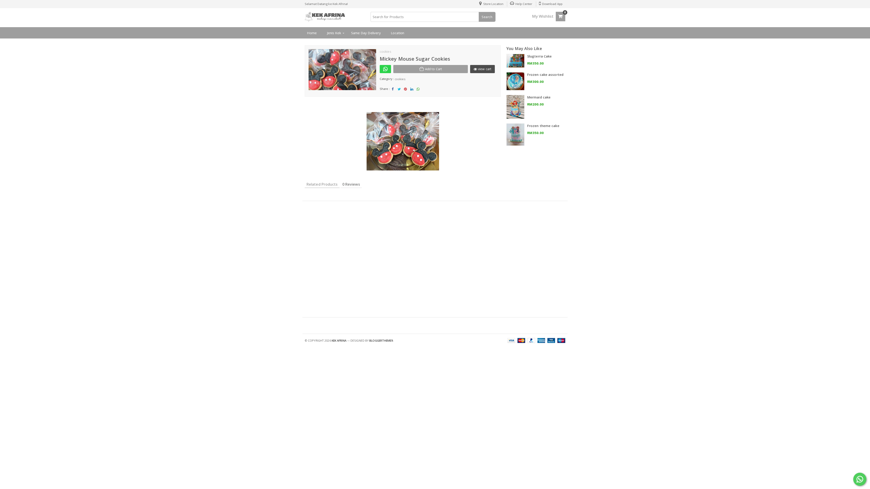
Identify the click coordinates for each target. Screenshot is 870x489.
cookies (400, 79)
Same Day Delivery (366, 33)
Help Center (523, 4)
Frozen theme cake (543, 125)
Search (487, 17)
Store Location (493, 4)
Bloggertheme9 (381, 341)
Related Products (322, 184)
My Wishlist (542, 16)
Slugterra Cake (539, 56)
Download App (552, 4)
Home (312, 33)
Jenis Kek (334, 33)
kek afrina (339, 341)
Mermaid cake (539, 97)
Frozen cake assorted (545, 74)
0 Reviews (351, 184)
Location (397, 33)
